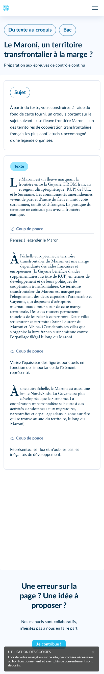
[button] (52, 115)
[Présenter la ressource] (88, 91)
